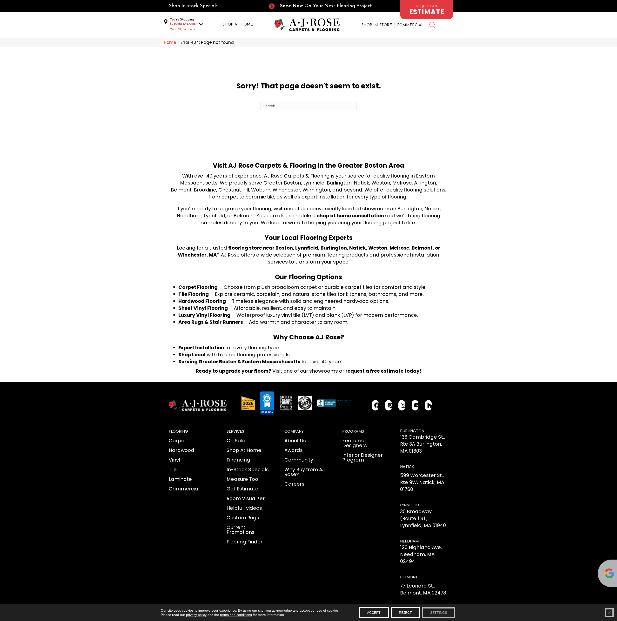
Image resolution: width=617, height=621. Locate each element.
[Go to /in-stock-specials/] (213, 6)
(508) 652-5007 (185, 24)
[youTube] (415, 405)
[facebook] (375, 405)
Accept (374, 612)
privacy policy (196, 615)
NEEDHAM (409, 541)
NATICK (407, 466)
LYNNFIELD (409, 505)
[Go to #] (432, 25)
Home (170, 42)
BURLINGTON (412, 431)
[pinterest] (388, 405)
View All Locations (182, 29)
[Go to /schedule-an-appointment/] (426, 9)
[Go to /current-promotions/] (324, 6)
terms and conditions (236, 615)
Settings (438, 612)
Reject (405, 612)
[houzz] (428, 405)
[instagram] (401, 405)
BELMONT (409, 577)
